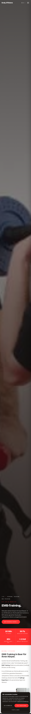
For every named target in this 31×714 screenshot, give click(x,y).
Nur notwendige (8, 705)
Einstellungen (15, 709)
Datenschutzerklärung (22, 701)
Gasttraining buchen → (11, 622)
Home (3, 596)
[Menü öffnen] (28, 2)
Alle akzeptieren (21, 705)
